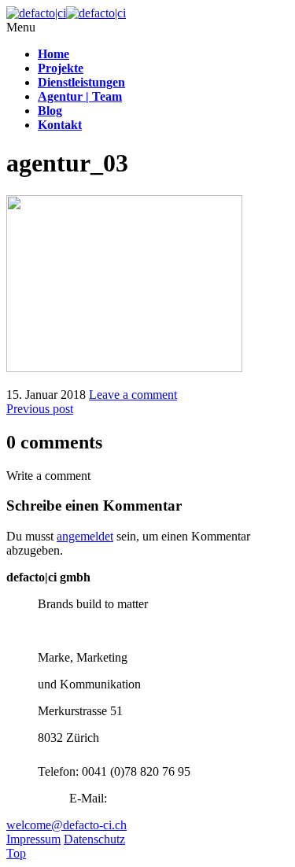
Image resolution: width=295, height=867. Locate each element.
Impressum (33, 839)
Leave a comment (133, 394)
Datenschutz (94, 839)
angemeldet (85, 536)
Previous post (39, 408)
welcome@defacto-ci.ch (66, 825)
